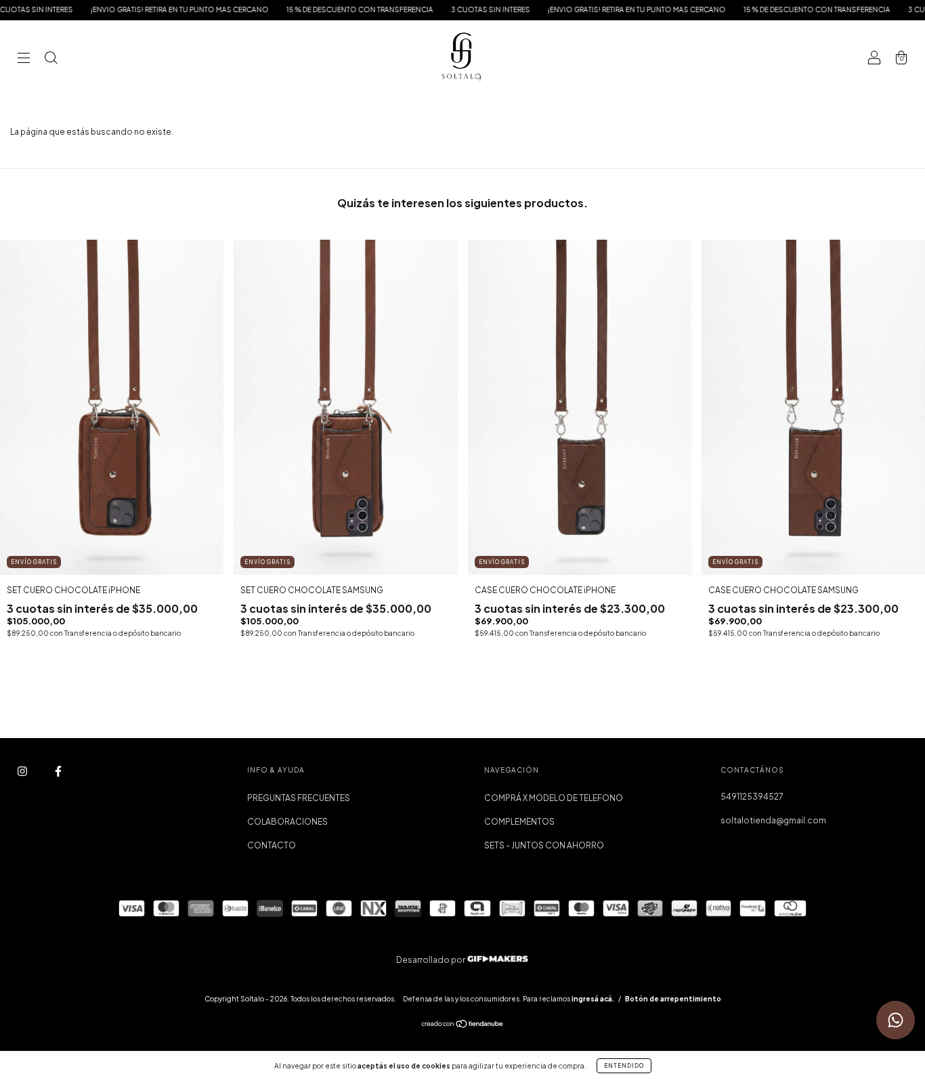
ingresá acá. (593, 999)
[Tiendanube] (463, 1025)
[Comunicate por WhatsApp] (895, 1020)
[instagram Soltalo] (23, 771)
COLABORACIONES (287, 822)
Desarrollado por (431, 960)
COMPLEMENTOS (519, 822)
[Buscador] (51, 59)
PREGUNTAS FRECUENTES (298, 798)
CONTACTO (271, 845)
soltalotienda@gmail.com (773, 820)
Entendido (624, 1065)
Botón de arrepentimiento (673, 999)
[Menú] (23, 59)
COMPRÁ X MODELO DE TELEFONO (553, 798)
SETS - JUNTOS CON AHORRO (544, 845)
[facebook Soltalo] (58, 771)
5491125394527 (751, 797)
